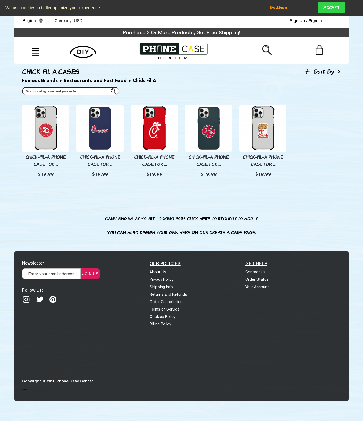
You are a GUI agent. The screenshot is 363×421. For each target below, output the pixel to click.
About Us (158, 272)
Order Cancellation (166, 302)
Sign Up (298, 20)
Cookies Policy (162, 316)
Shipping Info (161, 287)
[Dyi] (83, 49)
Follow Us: (32, 289)
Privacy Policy (162, 279)
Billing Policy (160, 324)
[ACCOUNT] (335, 22)
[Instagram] (26, 299)
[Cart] (319, 50)
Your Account (257, 287)
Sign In (315, 20)
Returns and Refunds (168, 294)
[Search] (114, 92)
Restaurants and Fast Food (95, 81)
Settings (278, 8)
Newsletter (33, 262)
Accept (331, 8)
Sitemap (24, 389)
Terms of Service (164, 309)
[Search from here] (267, 50)
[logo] (173, 50)
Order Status (257, 279)
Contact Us (255, 272)
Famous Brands (40, 81)
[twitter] (40, 299)
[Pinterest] (52, 299)
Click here (198, 219)
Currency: (63, 20)
